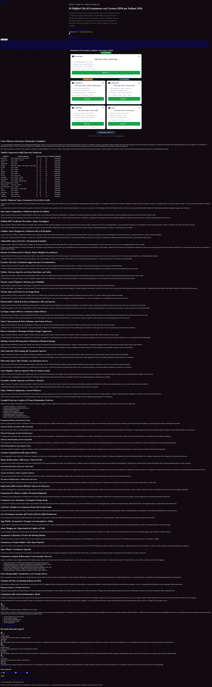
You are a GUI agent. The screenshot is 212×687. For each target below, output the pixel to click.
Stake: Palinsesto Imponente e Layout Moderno (42, 45)
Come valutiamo (21, 679)
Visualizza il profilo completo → (9, 625)
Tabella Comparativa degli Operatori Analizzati (42, 41)
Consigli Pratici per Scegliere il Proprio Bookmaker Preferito (71, 45)
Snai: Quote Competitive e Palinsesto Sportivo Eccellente (102, 41)
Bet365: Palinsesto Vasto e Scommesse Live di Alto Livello (71, 41)
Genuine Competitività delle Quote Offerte (100, 45)
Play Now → (106, 72)
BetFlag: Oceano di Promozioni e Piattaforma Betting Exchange (98, 44)
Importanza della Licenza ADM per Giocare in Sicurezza (155, 45)
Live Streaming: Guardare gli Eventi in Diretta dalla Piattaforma (70, 47)
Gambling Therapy (9, 672)
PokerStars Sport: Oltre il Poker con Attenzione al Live (161, 44)
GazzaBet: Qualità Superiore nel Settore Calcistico (14, 45)
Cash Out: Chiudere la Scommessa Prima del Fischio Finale (37, 47)
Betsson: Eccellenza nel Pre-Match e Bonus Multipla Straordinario (18, 42)
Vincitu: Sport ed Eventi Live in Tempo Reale (144, 42)
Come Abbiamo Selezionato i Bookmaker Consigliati (15, 41)
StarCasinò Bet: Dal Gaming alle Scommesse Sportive (131, 44)
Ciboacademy (4, 1)
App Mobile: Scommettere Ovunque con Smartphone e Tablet (105, 47)
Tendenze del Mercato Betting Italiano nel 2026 (98, 48)
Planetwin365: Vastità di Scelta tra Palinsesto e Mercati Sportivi (174, 42)
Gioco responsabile (31, 679)
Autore (2, 3)
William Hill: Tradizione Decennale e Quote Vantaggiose (133, 41)
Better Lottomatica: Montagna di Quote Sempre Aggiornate (64, 44)
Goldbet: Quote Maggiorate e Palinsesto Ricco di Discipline (164, 41)
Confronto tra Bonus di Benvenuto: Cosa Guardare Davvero (37, 48)
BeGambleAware (20, 672)
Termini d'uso (8, 679)
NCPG (28, 672)
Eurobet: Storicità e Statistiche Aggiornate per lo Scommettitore (53, 42)
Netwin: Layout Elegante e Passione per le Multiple (117, 42)
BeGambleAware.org (120, 136)
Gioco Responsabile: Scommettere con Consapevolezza (69, 48)
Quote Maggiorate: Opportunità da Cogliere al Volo (136, 47)
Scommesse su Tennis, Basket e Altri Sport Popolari (194, 47)
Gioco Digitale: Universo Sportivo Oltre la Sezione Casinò (192, 44)
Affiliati (14, 679)
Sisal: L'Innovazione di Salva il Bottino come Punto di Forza (31, 44)
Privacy (3, 679)
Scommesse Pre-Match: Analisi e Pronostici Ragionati (185, 45)
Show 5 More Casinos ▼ (106, 132)
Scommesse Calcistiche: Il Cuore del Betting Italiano (165, 47)
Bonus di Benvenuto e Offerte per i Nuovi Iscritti (125, 45)
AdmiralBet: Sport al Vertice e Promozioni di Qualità (195, 41)
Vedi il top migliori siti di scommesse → (79, 30)
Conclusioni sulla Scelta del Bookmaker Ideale (124, 48)
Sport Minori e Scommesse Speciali (11, 48)
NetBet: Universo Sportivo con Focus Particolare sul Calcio (86, 42)
